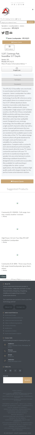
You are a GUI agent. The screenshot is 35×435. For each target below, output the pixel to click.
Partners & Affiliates (10, 403)
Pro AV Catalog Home (7, 19)
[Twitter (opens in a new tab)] (12, 4)
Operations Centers (10, 331)
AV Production (26, 422)
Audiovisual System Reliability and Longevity (17, 420)
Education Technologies (17, 412)
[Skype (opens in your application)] (21, 4)
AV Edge (28, 416)
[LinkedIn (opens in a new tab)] (19, 4)
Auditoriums (8, 328)
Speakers (5, 26)
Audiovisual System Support (13, 333)
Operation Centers (10, 409)
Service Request (17, 414)
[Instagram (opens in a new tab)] (17, 4)
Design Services (24, 409)
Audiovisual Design (10, 315)
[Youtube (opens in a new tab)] (23, 4)
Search (5, 376)
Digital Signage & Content (17, 407)
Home (29, 403)
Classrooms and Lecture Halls (13, 320)
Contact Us (20, 307)
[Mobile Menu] (32, 9)
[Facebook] (10, 371)
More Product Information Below (13, 64)
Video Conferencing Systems (13, 323)
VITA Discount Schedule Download (16, 428)
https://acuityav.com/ (14, 361)
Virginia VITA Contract (17, 426)
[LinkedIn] (20, 371)
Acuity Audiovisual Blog (12, 424)
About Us (8, 307)
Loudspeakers (14, 26)
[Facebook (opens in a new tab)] (14, 4)
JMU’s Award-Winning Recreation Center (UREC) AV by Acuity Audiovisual (17, 394)
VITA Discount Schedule (10, 422)
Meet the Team (17, 430)
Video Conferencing (24, 405)
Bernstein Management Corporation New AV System (17, 399)
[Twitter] (5, 371)
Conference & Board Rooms (17, 411)
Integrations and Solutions (13, 416)
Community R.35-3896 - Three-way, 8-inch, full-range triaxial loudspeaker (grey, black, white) (16, 266)
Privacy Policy (16, 279)
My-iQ (19, 19)
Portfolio (17, 392)
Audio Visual (16, 390)
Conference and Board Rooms (14, 317)
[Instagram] (15, 371)
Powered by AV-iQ (26, 279)
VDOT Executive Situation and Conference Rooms (18, 397)
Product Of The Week (17, 418)
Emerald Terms (6, 279)
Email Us (11, 356)
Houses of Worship (10, 325)
